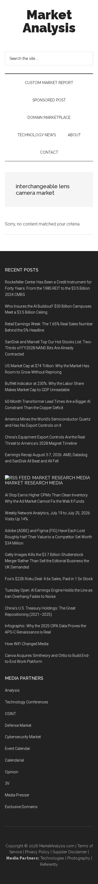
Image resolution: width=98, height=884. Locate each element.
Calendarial (14, 760)
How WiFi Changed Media (26, 644)
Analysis (12, 690)
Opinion (11, 772)
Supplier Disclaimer (70, 852)
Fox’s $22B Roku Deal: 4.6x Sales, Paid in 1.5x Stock (49, 579)
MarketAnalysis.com (56, 846)
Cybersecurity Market (23, 737)
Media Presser (17, 795)
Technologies (52, 858)
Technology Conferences (26, 702)
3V (7, 783)
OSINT (10, 714)
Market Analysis (49, 21)
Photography (78, 858)
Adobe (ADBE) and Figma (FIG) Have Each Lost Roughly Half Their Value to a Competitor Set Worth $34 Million (48, 536)
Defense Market (18, 725)
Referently (49, 864)
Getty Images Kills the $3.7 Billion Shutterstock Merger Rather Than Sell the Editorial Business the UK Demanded (47, 560)
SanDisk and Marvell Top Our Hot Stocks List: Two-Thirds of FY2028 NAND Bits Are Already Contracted (48, 348)
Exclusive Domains (21, 807)
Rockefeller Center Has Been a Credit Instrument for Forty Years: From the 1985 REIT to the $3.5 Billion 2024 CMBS (48, 288)
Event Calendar (17, 748)
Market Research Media (34, 483)
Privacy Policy (37, 852)
